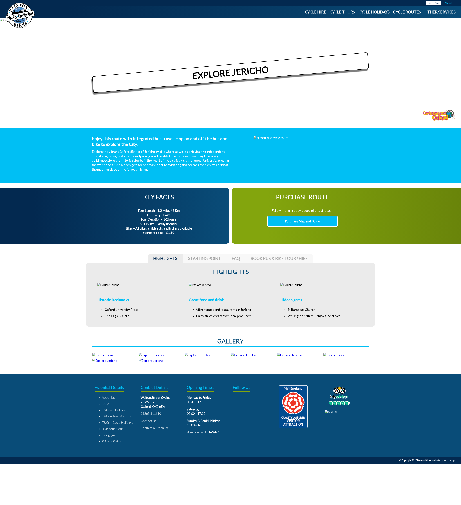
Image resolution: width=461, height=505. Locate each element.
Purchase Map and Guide (302, 221)
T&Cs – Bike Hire (113, 410)
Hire (430, 3)
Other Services (440, 12)
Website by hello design (444, 460)
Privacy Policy (111, 441)
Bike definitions (112, 429)
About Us (108, 397)
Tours (348, 12)
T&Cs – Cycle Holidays (117, 422)
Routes (413, 12)
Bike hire (193, 432)
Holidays (380, 12)
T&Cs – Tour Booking (116, 416)
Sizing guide (110, 435)
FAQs (105, 404)
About (448, 3)
